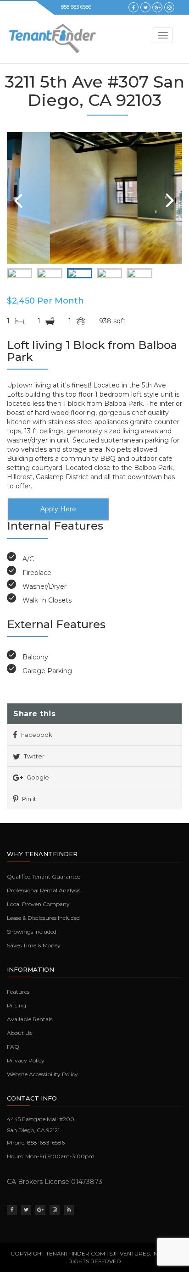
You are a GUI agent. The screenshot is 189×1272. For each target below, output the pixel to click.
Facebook (36, 734)
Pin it (28, 798)
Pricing (16, 1005)
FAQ (13, 1046)
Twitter (33, 756)
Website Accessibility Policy (42, 1074)
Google (37, 777)
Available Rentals (29, 1019)
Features (18, 991)
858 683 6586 (76, 7)
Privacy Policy (25, 1060)
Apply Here (58, 509)
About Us (19, 1032)
